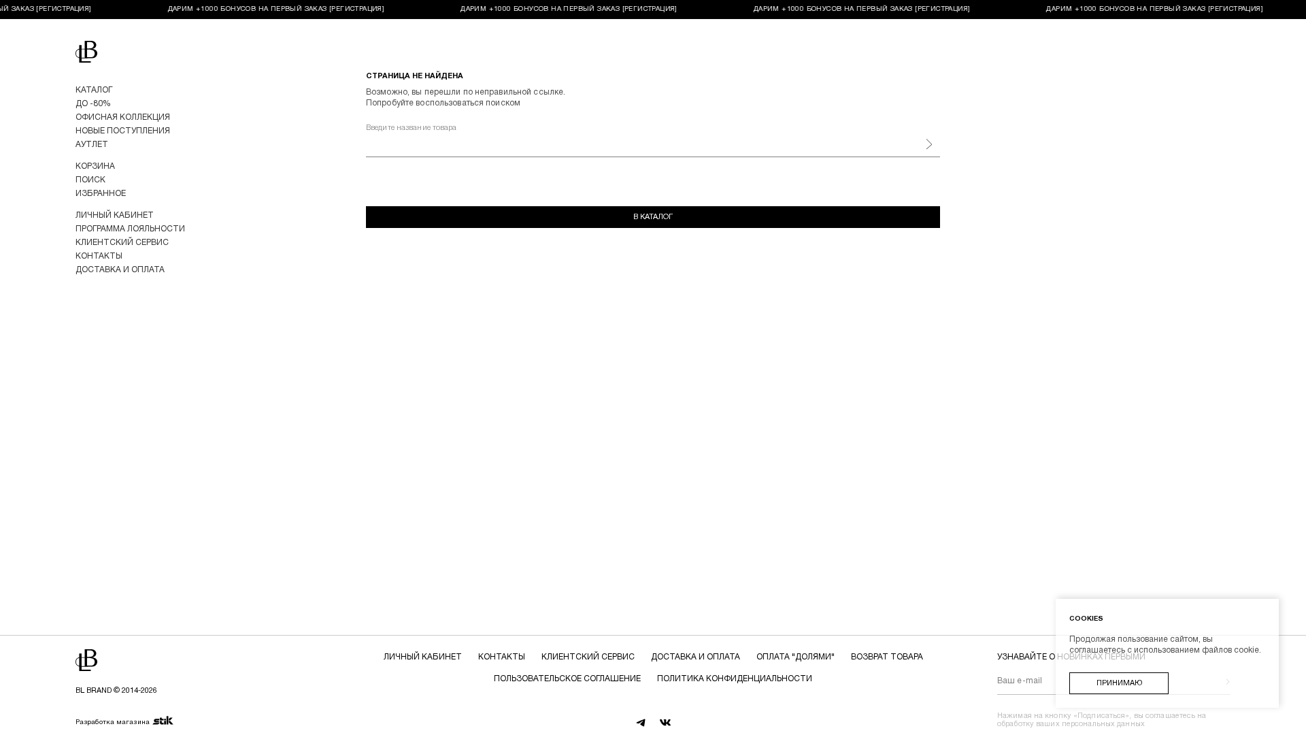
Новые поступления (123, 131)
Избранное (101, 193)
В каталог (653, 217)
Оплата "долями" (795, 657)
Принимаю (1119, 683)
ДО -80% (93, 104)
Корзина (95, 166)
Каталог (94, 90)
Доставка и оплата (120, 270)
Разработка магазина (113, 722)
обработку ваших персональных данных (1071, 724)
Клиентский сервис (122, 242)
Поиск (90, 180)
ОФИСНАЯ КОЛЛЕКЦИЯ (123, 117)
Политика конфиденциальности (734, 679)
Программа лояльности (130, 229)
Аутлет (92, 144)
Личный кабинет (115, 215)
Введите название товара (411, 128)
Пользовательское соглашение (567, 679)
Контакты (99, 256)
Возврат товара (887, 657)
